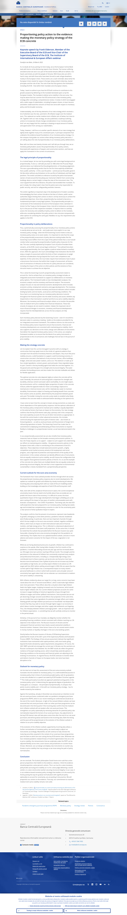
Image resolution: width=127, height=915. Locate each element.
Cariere (107, 6)
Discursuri (38, 14)
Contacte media (28, 845)
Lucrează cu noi (37, 863)
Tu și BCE (99, 6)
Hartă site (20, 878)
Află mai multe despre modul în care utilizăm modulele (82, 906)
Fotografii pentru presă (40, 869)
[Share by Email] (104, 24)
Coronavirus (100, 806)
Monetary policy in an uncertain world (43, 795)
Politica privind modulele (85, 868)
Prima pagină (19, 14)
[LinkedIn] (92, 884)
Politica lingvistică (80, 874)
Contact (35, 871)
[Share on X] (89, 24)
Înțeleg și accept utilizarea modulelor (40, 910)
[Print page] (81, 24)
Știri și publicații (76, 12)
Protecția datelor (80, 861)
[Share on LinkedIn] (99, 24)
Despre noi (91, 6)
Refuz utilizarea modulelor (87, 910)
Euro (61, 11)
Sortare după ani (47, 14)
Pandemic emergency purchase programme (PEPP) (39, 806)
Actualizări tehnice (59, 865)
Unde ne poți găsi (38, 874)
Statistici (55, 11)
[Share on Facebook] (94, 24)
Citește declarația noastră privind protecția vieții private (45, 906)
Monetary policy (65, 806)
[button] (105, 3)
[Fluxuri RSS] (109, 884)
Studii (67, 11)
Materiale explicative (39, 866)
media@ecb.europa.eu (79, 845)
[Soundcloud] (104, 884)
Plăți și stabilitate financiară (42, 12)
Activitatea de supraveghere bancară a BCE (96, 12)
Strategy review (79, 806)
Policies (90, 806)
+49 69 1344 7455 (77, 841)
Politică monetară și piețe (24, 12)
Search (102, 3)
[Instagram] (96, 884)
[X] (88, 884)
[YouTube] (100, 884)
